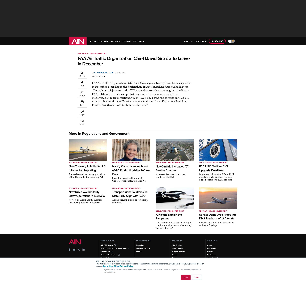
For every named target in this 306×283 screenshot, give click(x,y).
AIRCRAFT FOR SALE (120, 41)
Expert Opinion (177, 248)
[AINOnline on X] (79, 249)
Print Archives (177, 245)
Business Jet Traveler (109, 255)
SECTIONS (137, 41)
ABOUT (187, 41)
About (209, 245)
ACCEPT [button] (186, 277)
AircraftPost (105, 252)
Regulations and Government (92, 53)
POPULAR (103, 41)
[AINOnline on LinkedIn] (83, 249)
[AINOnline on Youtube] (74, 249)
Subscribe (217, 41)
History (210, 252)
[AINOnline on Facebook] (69, 249)
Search (200, 41)
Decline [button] (196, 277)
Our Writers (211, 248)
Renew (138, 252)
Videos (174, 255)
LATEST (92, 41)
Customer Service (143, 248)
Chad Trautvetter (103, 72)
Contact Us (211, 255)
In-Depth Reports (178, 252)
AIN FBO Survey (107, 245)
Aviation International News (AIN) (113, 248)
